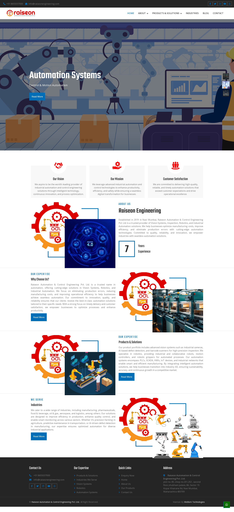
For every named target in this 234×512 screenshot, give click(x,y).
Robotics (81, 488)
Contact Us (126, 492)
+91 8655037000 (14, 3)
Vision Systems (84, 483)
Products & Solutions (165, 13)
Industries (192, 13)
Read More (37, 96)
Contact (218, 13)
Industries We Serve (87, 479)
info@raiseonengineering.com (43, 3)
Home (130, 13)
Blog (206, 13)
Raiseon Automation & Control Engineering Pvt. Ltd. (55, 502)
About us (126, 483)
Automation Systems (87, 492)
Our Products (128, 488)
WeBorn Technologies (194, 502)
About (142, 13)
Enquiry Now (127, 475)
